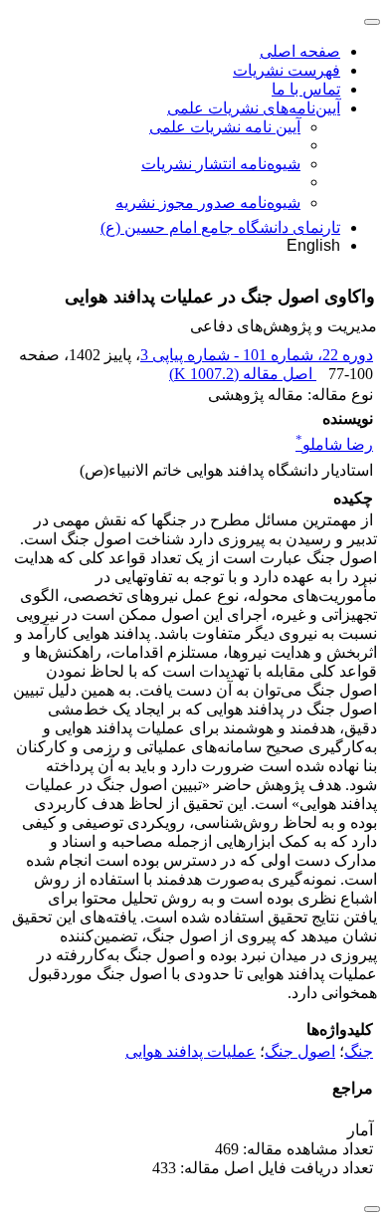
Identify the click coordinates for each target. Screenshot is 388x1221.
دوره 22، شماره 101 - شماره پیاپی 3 (256, 354)
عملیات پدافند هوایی (190, 1051)
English (313, 245)
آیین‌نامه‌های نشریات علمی (253, 108)
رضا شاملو (334, 444)
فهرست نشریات (286, 70)
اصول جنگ (300, 1051)
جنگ (358, 1051)
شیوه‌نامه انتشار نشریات (220, 163)
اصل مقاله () (242, 373)
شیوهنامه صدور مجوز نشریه (207, 202)
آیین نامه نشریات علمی (224, 126)
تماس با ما (306, 89)
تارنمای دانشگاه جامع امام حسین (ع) (220, 227)
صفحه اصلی (300, 51)
